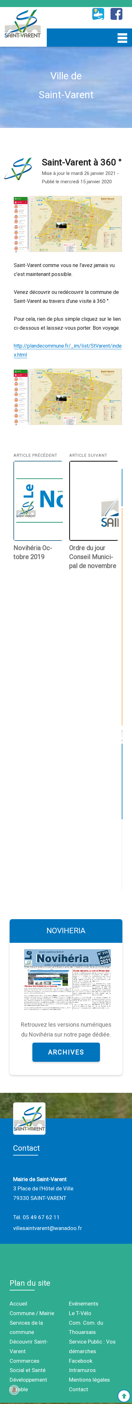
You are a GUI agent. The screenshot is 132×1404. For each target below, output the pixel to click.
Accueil (18, 1303)
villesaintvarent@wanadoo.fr (47, 1228)
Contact (78, 1389)
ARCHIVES (66, 1052)
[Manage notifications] (14, 1390)
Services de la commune (26, 1328)
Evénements (83, 1303)
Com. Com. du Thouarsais (86, 1328)
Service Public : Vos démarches (92, 1346)
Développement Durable (28, 1384)
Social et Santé (27, 1370)
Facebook (80, 1361)
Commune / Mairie (32, 1313)
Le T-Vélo (80, 1313)
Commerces (24, 1361)
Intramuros (82, 1370)
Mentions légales (89, 1379)
